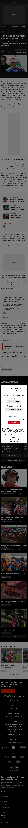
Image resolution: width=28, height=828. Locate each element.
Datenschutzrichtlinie (14, 439)
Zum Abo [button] (14, 422)
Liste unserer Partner (21, 433)
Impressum (14, 437)
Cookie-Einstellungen (14, 441)
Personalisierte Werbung (14, 409)
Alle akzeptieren (14, 401)
